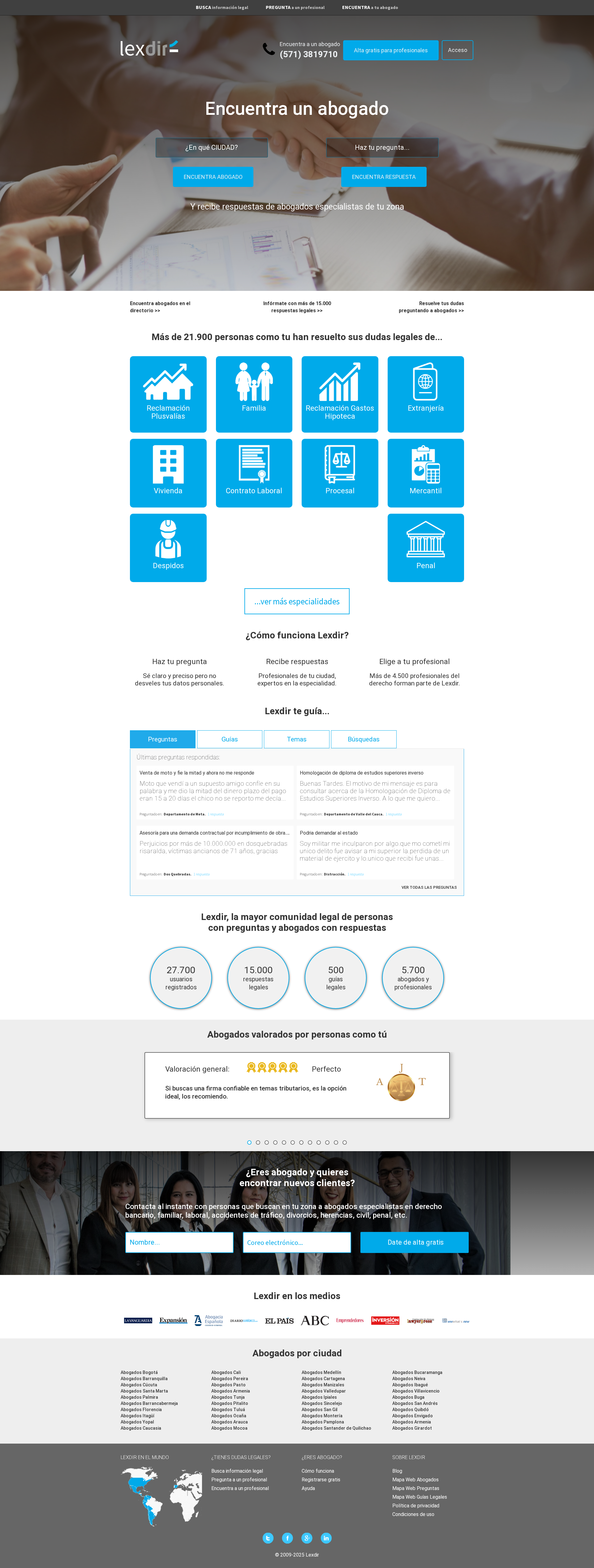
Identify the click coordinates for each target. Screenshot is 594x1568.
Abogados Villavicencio (416, 1391)
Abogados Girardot (412, 1428)
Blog (397, 1471)
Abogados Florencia (141, 1409)
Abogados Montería (322, 1415)
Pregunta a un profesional (239, 1480)
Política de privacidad (415, 1506)
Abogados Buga (408, 1397)
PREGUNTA (295, 7)
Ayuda (308, 1488)
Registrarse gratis (321, 1480)
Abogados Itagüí (137, 1415)
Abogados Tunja (228, 1397)
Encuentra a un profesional (240, 1488)
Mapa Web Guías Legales (419, 1497)
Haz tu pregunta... (382, 147)
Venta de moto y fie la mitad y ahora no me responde (197, 773)
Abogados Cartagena (323, 1378)
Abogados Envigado (412, 1415)
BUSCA (222, 7)
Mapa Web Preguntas (415, 1488)
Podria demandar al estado (329, 833)
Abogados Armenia (230, 1391)
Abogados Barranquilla (144, 1378)
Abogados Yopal (137, 1421)
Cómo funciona (318, 1471)
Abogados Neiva (408, 1378)
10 (327, 1142)
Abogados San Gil (320, 1409)
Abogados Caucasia (141, 1428)
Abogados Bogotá (139, 1372)
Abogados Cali (226, 1372)
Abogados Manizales (323, 1384)
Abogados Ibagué (410, 1384)
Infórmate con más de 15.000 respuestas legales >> (297, 306)
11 (336, 1142)
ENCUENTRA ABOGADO (213, 177)
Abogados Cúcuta (139, 1384)
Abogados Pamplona (323, 1421)
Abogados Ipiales (319, 1397)
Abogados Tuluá (228, 1409)
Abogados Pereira (229, 1378)
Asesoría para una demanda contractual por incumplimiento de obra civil (217, 833)
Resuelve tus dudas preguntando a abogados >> (431, 306)
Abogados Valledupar (324, 1391)
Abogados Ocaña (228, 1415)
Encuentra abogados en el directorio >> (160, 306)
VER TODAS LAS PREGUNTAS (429, 887)
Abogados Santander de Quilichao (336, 1428)
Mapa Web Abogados (415, 1480)
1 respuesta (216, 814)
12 (344, 1142)
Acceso (457, 50)
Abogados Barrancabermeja (149, 1403)
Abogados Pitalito (229, 1403)
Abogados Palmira (139, 1397)
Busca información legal (237, 1471)
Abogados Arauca (229, 1421)
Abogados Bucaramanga (417, 1372)
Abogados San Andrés (415, 1403)
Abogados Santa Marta (144, 1391)
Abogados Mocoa (229, 1428)
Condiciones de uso (413, 1514)
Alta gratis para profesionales (391, 50)
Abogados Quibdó (410, 1409)
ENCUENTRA (370, 7)
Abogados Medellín (321, 1372)
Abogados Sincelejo (322, 1403)
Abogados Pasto (228, 1384)
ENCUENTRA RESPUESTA (384, 177)
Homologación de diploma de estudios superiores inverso (362, 773)
